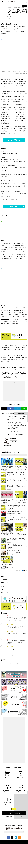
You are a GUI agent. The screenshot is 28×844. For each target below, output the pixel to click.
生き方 (4, 576)
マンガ (5, 589)
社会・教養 (5, 582)
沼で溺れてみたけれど (8, 316)
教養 (8, 18)
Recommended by (18, 570)
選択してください (20, 434)
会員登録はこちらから (14, 813)
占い (18, 663)
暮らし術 (5, 579)
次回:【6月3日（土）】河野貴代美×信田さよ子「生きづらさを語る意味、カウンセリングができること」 (20, 375)
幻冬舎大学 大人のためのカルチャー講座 (15, 7)
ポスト (25, 5)
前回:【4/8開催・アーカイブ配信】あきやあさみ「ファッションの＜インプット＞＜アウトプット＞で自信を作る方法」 (7, 375)
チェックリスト (11, 663)
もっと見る (14, 655)
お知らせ (6, 592)
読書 (4, 586)
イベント (3, 18)
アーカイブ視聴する (14, 140)
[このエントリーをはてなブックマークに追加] (16, 837)
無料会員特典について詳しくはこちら (14, 816)
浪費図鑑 (12, 321)
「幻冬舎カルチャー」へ (13, 431)
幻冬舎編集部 (13, 438)
